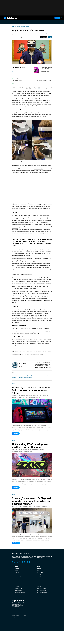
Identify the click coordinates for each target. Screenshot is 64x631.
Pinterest (24, 562)
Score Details (25, 71)
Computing (17, 568)
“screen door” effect (38, 168)
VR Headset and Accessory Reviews (25, 377)
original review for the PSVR (35, 204)
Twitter (17, 562)
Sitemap (25, 615)
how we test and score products (41, 88)
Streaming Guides (40, 572)
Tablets (38, 566)
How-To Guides (40, 577)
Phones (16, 566)
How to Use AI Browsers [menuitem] (49, 22)
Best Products (39, 574)
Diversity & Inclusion (15, 615)
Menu (2, 17)
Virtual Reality (14, 375)
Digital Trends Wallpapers (41, 588)
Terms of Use (14, 617)
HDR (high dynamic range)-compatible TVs (24, 279)
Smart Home (17, 574)
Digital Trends (8, 20)
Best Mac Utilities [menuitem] (31, 22)
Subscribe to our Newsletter (42, 584)
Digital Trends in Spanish (41, 590)
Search (61, 17)
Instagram (14, 562)
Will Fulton (14, 37)
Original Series (40, 579)
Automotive (17, 579)
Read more (15, 433)
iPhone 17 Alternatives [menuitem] (59, 22)
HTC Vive (21, 97)
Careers (13, 610)
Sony (28, 91)
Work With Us (14, 613)
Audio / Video (17, 572)
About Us (16, 584)
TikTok (22, 562)
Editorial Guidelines (18, 590)
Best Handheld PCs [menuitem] (39, 22)
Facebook (12, 562)
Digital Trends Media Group (18, 622)
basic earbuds (26, 255)
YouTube (19, 562)
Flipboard (29, 562)
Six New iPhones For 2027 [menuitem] (21, 22)
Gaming (16, 570)
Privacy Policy (26, 610)
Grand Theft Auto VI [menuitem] (11, 22)
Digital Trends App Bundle (42, 592)
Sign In (57, 18)
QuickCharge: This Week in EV (32, 375)
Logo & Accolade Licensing (20, 592)
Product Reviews (22, 375)
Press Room (26, 613)
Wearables (39, 568)
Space (38, 570)
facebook (19, 366)
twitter (21, 366)
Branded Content (40, 586)
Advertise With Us (18, 588)
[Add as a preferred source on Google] (43, 37)
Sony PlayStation (47, 375)
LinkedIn (27, 562)
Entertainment (18, 577)
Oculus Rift (27, 97)
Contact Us (17, 586)
